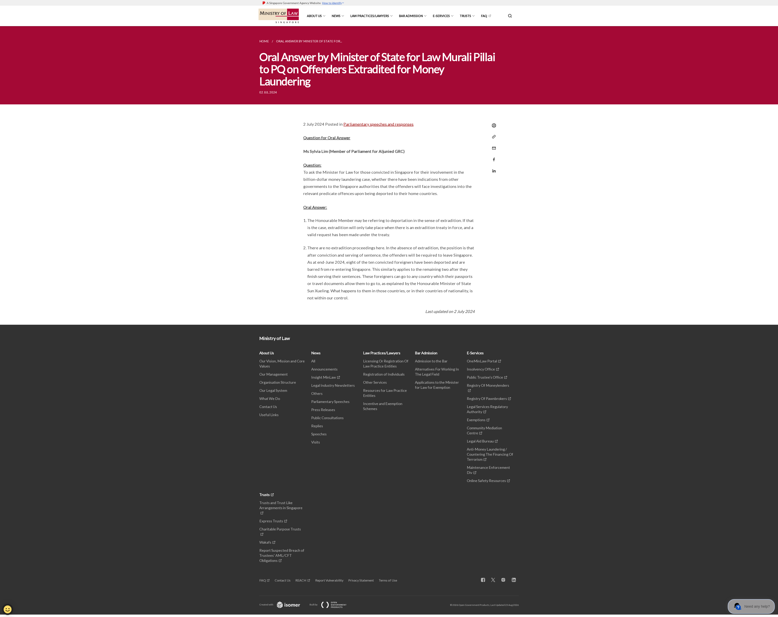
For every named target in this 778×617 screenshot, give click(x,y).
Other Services (375, 382)
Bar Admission (411, 16)
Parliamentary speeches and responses (378, 124)
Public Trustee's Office (485, 377)
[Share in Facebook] (493, 157)
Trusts (465, 16)
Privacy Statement (361, 580)
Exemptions (476, 420)
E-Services (441, 16)
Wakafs (265, 542)
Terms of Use (388, 580)
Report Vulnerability (329, 580)
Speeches (319, 434)
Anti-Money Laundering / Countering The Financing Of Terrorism (490, 454)
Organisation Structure (277, 382)
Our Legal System (273, 390)
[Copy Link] (493, 137)
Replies (317, 426)
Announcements (324, 369)
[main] (389, 175)
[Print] (493, 125)
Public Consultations (327, 418)
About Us (314, 16)
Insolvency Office (481, 369)
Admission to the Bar (431, 361)
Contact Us (268, 406)
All (313, 361)
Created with (266, 604)
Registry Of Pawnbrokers (487, 398)
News (336, 16)
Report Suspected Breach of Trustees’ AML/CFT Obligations (281, 555)
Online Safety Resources (486, 480)
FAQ (484, 16)
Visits (315, 442)
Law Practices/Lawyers (369, 16)
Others (317, 393)
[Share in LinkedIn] (493, 168)
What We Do (269, 398)
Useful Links (269, 414)
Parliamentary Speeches (330, 401)
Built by (314, 604)
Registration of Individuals (384, 374)
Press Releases (323, 409)
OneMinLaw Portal (482, 361)
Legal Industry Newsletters (333, 385)
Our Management (273, 374)
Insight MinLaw (323, 377)
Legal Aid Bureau (480, 441)
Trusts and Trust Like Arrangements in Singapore (280, 505)
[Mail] (493, 146)
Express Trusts (271, 521)
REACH (300, 580)
